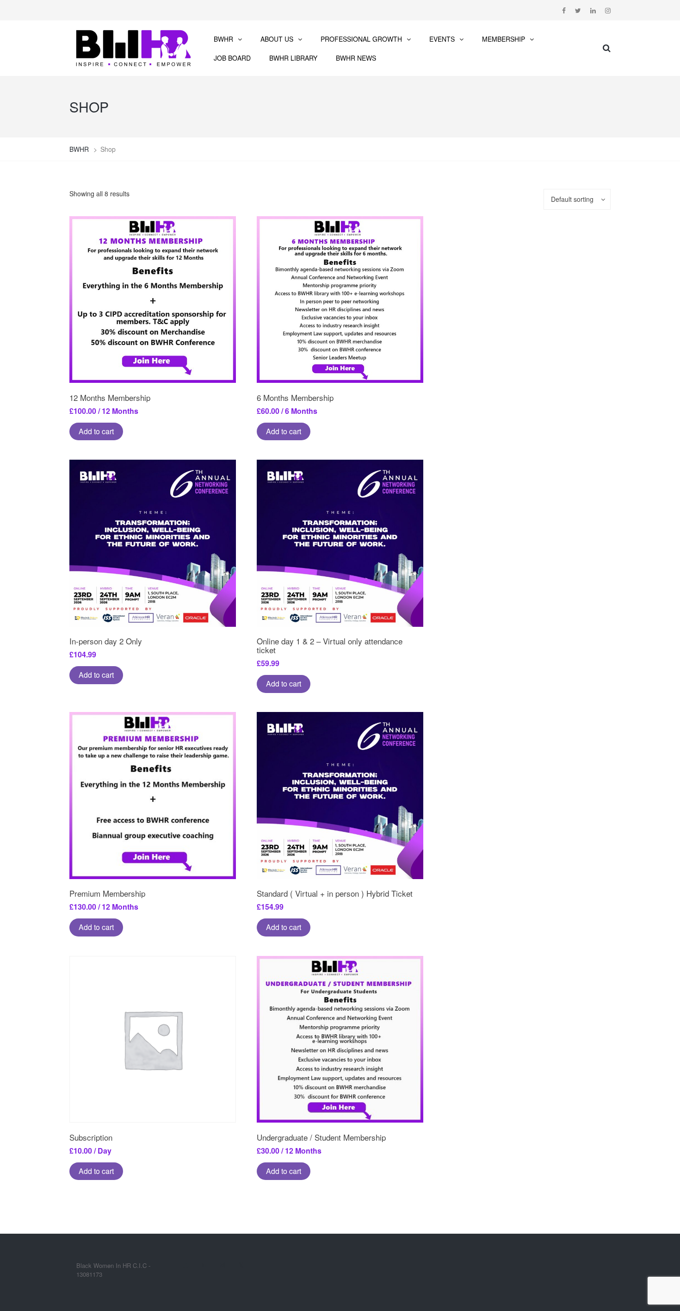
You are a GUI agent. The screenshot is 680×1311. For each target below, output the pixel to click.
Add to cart (96, 431)
